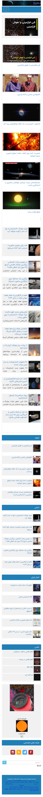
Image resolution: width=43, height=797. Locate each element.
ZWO (15, 783)
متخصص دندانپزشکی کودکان (31, 787)
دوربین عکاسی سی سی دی (25, 783)
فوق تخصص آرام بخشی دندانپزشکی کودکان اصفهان (22, 788)
